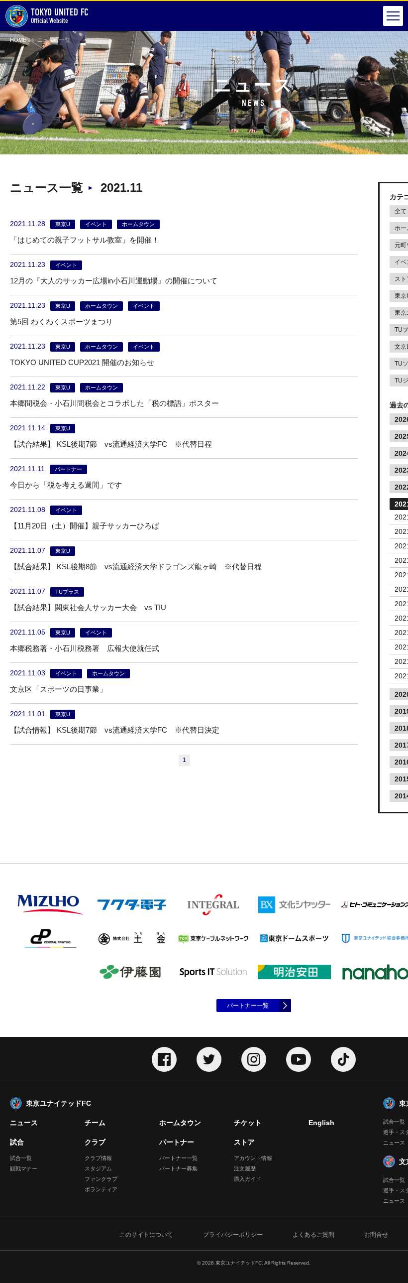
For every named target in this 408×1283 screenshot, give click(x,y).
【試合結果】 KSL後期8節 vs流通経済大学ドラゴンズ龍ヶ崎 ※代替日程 (136, 566)
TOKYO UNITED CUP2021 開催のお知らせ (82, 362)
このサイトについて (146, 1234)
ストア (244, 1142)
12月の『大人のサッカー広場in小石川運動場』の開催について (113, 280)
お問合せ (376, 1234)
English (321, 1123)
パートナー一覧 (248, 1005)
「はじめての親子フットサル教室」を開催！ (84, 240)
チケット (248, 1123)
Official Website (60, 15)
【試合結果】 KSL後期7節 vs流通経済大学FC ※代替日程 (111, 444)
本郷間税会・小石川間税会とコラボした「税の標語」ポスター (114, 403)
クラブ (95, 1142)
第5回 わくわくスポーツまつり (61, 321)
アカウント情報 (253, 1158)
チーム (95, 1123)
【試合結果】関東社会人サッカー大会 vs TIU (88, 607)
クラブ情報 (98, 1158)
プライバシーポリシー (233, 1234)
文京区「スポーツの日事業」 (58, 689)
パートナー (176, 1142)
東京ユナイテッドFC (58, 1103)
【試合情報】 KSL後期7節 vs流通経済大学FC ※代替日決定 (114, 730)
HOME (18, 40)
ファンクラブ (101, 1179)
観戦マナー (23, 1168)
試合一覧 (21, 1158)
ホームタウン (180, 1123)
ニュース (24, 1123)
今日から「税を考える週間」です (66, 485)
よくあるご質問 (313, 1234)
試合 (17, 1142)
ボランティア (101, 1189)
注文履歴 (245, 1168)
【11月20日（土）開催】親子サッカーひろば (84, 525)
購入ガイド (247, 1179)
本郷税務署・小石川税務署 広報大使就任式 (84, 648)
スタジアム (98, 1168)
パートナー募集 (178, 1168)
